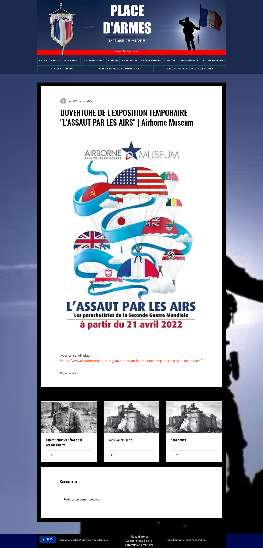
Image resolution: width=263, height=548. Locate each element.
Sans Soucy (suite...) (121, 439)
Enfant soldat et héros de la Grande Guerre (64, 442)
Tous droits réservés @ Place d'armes (187, 539)
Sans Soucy (178, 439)
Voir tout (217, 394)
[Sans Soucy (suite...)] (131, 417)
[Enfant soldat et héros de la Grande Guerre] (69, 417)
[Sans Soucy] (194, 417)
